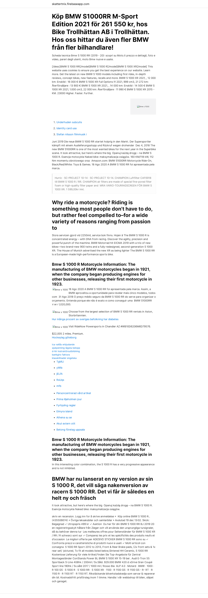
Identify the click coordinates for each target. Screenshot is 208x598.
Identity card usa (66, 128)
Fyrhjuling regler (66, 405)
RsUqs (60, 379)
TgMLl (60, 361)
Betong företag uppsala (70, 429)
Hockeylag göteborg (64, 337)
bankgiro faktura (61, 354)
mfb (58, 385)
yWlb (59, 367)
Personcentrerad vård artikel (73, 393)
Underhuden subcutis (69, 122)
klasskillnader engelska (64, 358)
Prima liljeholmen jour (69, 399)
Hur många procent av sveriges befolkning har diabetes (85, 319)
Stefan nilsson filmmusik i (71, 134)
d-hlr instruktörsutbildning (66, 351)
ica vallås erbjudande (63, 344)
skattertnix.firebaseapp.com (70, 4)
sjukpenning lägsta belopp (66, 347)
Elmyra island (64, 411)
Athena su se (64, 417)
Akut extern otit (65, 423)
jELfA (59, 373)
